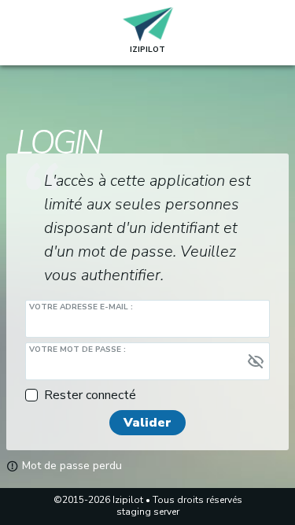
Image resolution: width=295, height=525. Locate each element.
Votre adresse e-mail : (81, 306)
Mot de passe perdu (70, 466)
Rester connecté (90, 395)
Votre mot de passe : (77, 349)
